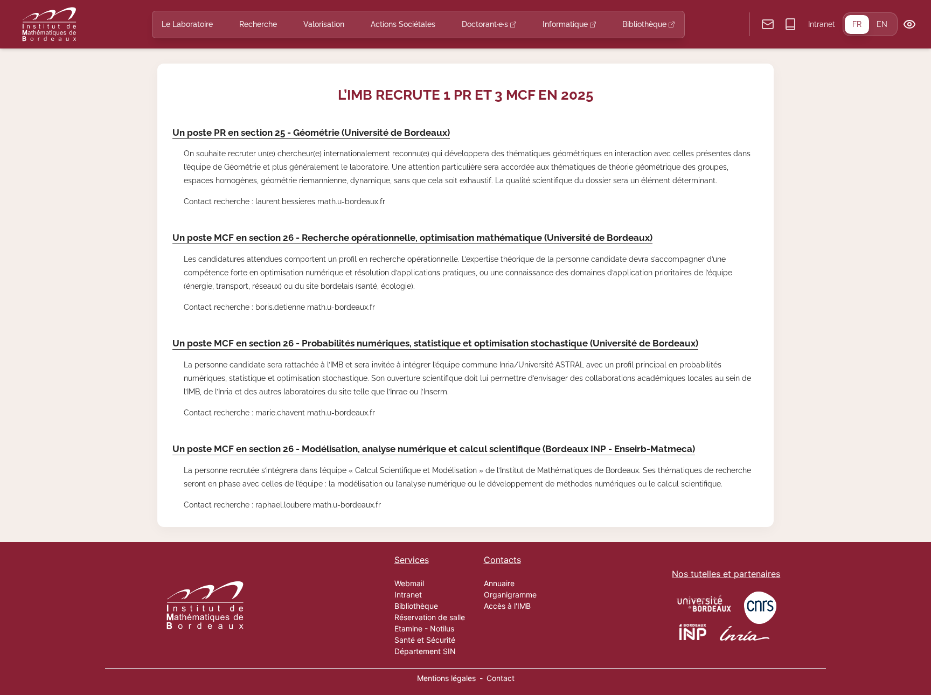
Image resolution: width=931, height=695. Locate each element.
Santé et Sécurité (424, 639)
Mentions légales (446, 678)
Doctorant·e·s (486, 24)
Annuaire (499, 583)
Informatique (566, 24)
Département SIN (425, 651)
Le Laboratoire (187, 24)
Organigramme (510, 594)
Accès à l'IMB (507, 605)
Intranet (821, 24)
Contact (501, 678)
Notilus (442, 628)
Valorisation (323, 24)
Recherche (258, 24)
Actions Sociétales (403, 24)
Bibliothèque (645, 24)
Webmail (409, 583)
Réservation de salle (429, 617)
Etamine (408, 628)
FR (856, 24)
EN (882, 24)
